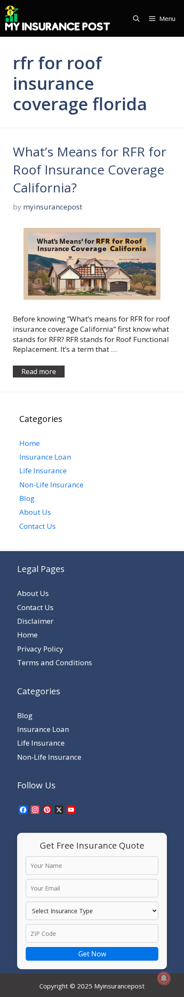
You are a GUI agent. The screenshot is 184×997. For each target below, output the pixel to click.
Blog (27, 498)
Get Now (92, 954)
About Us (35, 512)
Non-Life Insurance (51, 485)
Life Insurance (43, 470)
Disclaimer (35, 621)
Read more (38, 371)
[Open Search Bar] (136, 18)
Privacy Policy (40, 649)
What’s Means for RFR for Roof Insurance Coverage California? (89, 169)
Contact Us (37, 526)
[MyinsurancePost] (57, 18)
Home (29, 443)
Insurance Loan (45, 457)
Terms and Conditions (54, 662)
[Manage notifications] (164, 978)
